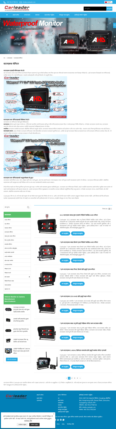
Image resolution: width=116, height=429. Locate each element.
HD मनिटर (7, 224)
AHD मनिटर (8, 219)
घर (7, 15)
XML (63, 424)
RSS (58, 424)
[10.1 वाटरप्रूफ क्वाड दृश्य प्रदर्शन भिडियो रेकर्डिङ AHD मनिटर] (47, 224)
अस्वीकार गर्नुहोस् (22, 424)
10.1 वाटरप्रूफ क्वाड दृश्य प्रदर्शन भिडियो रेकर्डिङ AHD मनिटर (79, 215)
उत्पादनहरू (27, 15)
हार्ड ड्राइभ (7, 277)
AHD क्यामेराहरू (8, 256)
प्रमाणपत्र (39, 400)
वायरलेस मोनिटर (8, 244)
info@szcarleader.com (29, 2)
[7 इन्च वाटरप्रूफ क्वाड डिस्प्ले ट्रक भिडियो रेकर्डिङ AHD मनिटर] (47, 251)
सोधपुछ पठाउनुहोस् (64, 15)
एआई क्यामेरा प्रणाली (9, 252)
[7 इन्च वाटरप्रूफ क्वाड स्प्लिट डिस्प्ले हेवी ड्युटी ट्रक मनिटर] (47, 278)
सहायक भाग (7, 289)
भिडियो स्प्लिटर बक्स (9, 281)
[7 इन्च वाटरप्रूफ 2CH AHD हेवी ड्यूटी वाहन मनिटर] (47, 305)
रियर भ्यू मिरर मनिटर (9, 240)
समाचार (37, 15)
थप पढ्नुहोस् (65, 233)
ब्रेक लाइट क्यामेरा (9, 260)
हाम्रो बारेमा (16, 15)
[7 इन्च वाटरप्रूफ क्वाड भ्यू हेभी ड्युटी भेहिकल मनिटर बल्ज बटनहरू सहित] (47, 332)
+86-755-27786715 (12, 2)
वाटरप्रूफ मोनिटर (18, 58)
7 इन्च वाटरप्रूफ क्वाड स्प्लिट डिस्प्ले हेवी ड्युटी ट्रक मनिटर (77, 269)
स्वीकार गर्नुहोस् (34, 424)
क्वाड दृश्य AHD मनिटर (10, 236)
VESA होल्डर (8, 285)
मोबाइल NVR (8, 272)
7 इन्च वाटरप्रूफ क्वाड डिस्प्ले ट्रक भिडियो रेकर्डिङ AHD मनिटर (79, 242)
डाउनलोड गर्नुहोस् (49, 15)
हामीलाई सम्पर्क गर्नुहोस (80, 15)
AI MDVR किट (8, 264)
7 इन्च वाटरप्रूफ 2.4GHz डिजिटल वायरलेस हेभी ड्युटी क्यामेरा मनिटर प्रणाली (83, 350)
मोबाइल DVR (8, 268)
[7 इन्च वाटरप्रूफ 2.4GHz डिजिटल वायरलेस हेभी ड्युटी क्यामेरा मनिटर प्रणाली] (47, 359)
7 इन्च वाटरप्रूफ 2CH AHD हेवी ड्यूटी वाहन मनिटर (75, 296)
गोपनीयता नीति (28, 421)
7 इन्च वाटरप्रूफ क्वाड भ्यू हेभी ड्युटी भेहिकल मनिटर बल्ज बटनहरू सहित (81, 323)
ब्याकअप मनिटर (8, 228)
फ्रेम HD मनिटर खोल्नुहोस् (11, 248)
